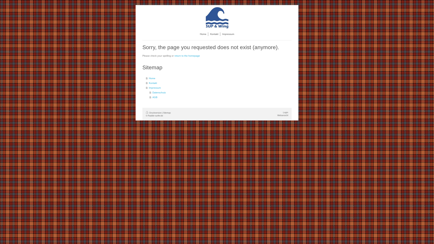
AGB (154, 97)
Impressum (155, 87)
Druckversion (155, 113)
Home (152, 78)
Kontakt (153, 83)
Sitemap (167, 113)
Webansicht (282, 115)
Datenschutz (159, 92)
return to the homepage (187, 55)
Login (285, 112)
